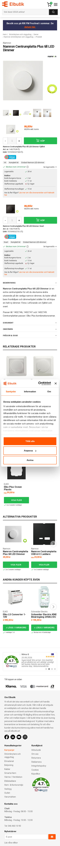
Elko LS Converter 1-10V (14, 615)
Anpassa (28, 450)
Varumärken (10, 797)
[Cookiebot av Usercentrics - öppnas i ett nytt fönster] (38, 383)
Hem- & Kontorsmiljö (13, 785)
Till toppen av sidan (13, 679)
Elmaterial (9, 761)
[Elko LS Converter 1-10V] (16, 597)
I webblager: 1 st (10, 632)
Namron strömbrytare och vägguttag (18, 37)
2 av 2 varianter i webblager (13, 569)
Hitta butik (36, 750)
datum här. (30, 27)
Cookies (35, 770)
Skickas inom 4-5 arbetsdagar (42, 632)
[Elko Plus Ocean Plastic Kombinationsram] (16, 470)
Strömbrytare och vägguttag (20, 34)
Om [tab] (49, 391)
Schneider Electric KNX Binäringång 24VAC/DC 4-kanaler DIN (44, 617)
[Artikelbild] (12, 129)
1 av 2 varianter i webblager (41, 569)
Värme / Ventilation (13, 777)
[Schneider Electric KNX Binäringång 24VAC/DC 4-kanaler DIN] (44, 597)
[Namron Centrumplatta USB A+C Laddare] (44, 534)
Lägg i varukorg (17, 628)
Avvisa (30, 460)
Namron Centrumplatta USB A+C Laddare (43, 552)
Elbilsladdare (10, 781)
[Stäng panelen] (56, 383)
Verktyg (8, 789)
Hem (5, 34)
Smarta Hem (10, 773)
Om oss (34, 754)
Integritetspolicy (38, 766)
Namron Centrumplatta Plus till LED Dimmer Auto (15, 554)
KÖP (42, 141)
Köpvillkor (35, 774)
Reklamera (36, 762)
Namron (7, 43)
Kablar (7, 769)
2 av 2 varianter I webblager (14, 505)
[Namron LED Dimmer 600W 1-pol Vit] (16, 366)
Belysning (8, 765)
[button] (28, 167)
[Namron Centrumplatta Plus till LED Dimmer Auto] (16, 534)
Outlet (7, 793)
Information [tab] (30, 391)
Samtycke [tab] (11, 391)
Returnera (36, 758)
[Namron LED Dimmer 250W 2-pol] (43, 366)
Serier (36, 34)
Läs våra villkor (11, 843)
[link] (30, 661)
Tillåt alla (30, 441)
